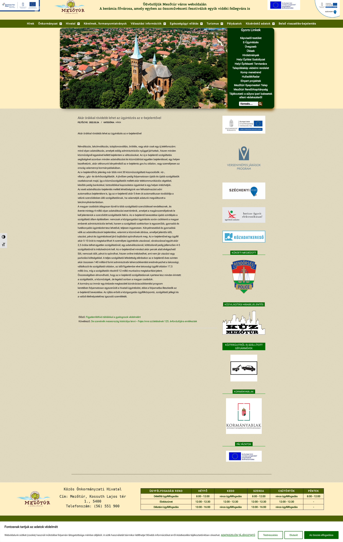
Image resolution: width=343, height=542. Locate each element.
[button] (50, 24)
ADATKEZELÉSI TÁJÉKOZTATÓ (238, 535)
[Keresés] (260, 104)
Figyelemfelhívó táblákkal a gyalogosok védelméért (113, 317)
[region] (171, 531)
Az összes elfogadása (321, 535)
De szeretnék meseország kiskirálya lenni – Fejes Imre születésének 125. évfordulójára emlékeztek (144, 321)
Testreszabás (270, 535)
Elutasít (294, 535)
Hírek (118, 122)
